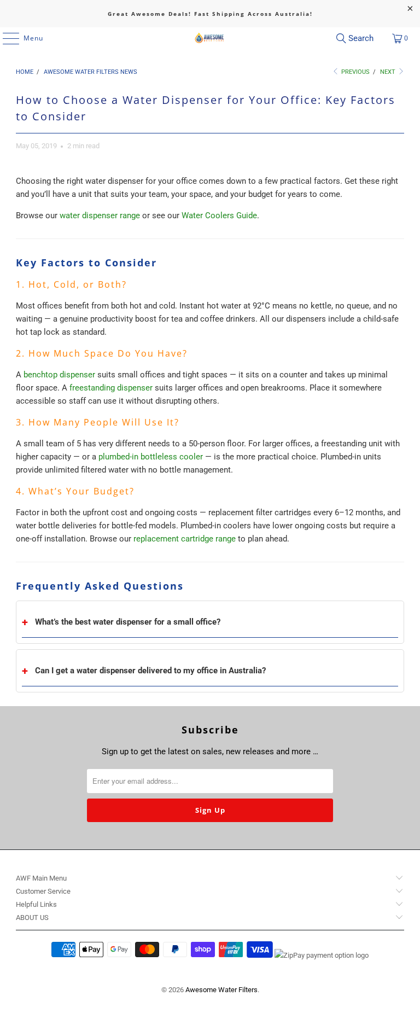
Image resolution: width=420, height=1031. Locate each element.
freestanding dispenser (111, 388)
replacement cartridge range (184, 539)
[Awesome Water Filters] (210, 38)
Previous (355, 71)
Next (388, 71)
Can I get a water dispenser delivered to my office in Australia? (150, 670)
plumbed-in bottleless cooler (150, 457)
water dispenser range (100, 215)
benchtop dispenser (59, 375)
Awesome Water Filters (221, 990)
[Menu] (5, 38)
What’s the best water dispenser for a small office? (127, 622)
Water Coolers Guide (219, 215)
